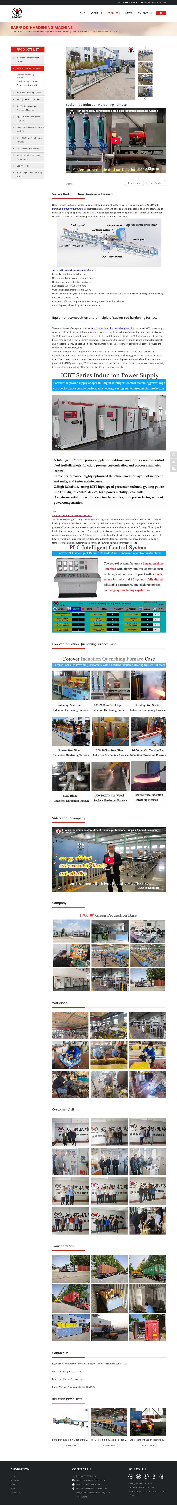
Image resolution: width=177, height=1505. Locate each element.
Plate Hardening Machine (28, 85)
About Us (96, 13)
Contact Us (145, 13)
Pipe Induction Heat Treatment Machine (30, 118)
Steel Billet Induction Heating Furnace (29, 140)
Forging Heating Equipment (29, 99)
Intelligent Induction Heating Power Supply (29, 157)
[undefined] (100, 73)
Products (114, 13)
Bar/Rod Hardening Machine (66, 31)
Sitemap (133, 1495)
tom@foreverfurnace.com (155, 2)
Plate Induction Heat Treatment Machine (30, 129)
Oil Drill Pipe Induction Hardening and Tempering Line (120, 1439)
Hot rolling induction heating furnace (29, 174)
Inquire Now (134, 183)
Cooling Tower (23, 166)
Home (81, 13)
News (128, 13)
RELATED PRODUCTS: (67, 1399)
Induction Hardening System (40, 31)
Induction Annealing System (29, 92)
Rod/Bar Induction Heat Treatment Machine (27, 108)
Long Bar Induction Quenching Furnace (73, 1439)
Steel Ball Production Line (28, 148)
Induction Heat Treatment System (28, 60)
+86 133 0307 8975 (94, 1484)
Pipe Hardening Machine (27, 81)
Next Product (156, 183)
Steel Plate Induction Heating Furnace (150, 1439)
